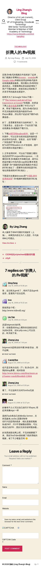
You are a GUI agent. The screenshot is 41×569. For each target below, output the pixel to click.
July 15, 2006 (30, 58)
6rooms (22, 77)
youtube (32, 77)
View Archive (9, 243)
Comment (7, 465)
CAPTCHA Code (9, 540)
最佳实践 (12, 106)
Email (4, 498)
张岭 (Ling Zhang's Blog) (19, 564)
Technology (20, 46)
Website (5, 509)
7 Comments (22, 62)
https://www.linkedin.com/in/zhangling (20, 35)
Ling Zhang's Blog (24, 11)
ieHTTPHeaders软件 (18, 133)
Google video (8, 80)
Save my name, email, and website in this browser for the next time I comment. (20, 520)
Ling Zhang (15, 58)
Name (4, 487)
